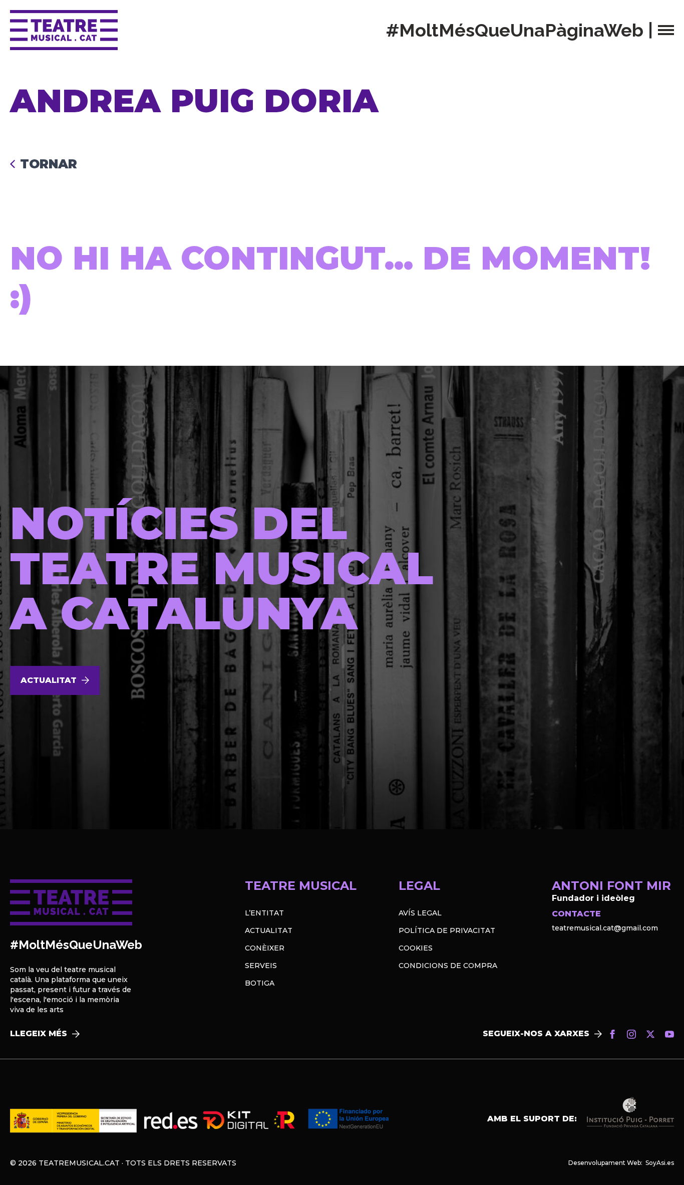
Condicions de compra (448, 965)
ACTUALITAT (268, 930)
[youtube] (669, 1034)
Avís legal (420, 912)
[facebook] (612, 1034)
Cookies (416, 948)
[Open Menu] (666, 30)
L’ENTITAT (264, 912)
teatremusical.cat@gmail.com (605, 927)
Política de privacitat (447, 930)
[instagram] (631, 1034)
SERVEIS (261, 965)
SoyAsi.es (659, 1162)
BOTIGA (259, 983)
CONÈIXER (264, 948)
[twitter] (650, 1034)
